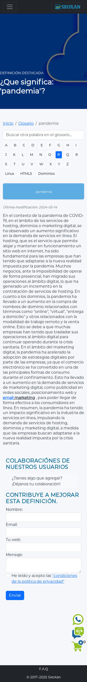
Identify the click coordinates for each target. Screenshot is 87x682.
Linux (9, 173)
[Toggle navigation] (9, 7)
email (8, 397)
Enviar (15, 595)
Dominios (46, 173)
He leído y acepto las (44, 578)
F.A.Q (43, 669)
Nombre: (14, 509)
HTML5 (26, 173)
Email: (11, 524)
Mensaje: (14, 554)
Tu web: (13, 539)
